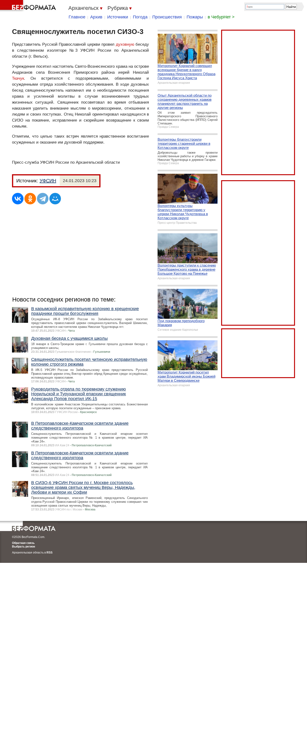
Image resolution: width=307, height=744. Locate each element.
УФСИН (48, 180)
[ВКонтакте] (18, 198)
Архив (96, 17)
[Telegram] (42, 198)
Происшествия (167, 17)
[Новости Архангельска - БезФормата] (29, 6)
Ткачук (18, 78)
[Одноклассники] (30, 198)
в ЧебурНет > (221, 17)
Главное (77, 17)
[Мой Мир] (55, 198)
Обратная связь (23, 543)
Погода (140, 17)
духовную (125, 44)
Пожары (195, 17)
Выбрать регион (23, 546)
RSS (50, 552)
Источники (117, 17)
